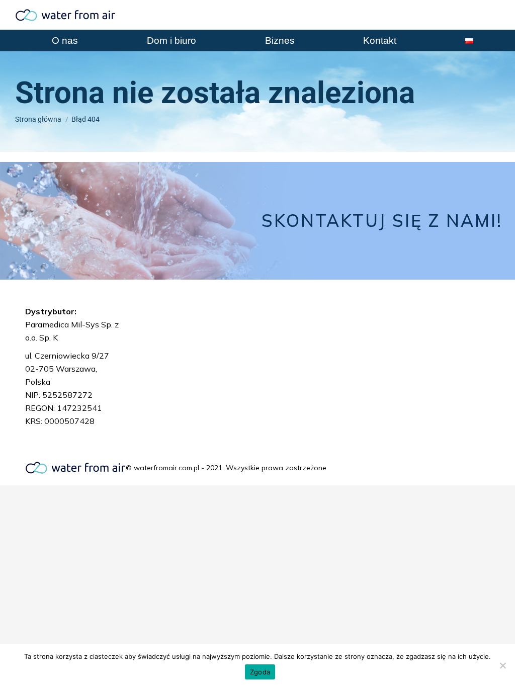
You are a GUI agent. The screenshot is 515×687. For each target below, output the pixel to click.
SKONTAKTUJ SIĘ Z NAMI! (382, 220)
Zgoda (260, 672)
